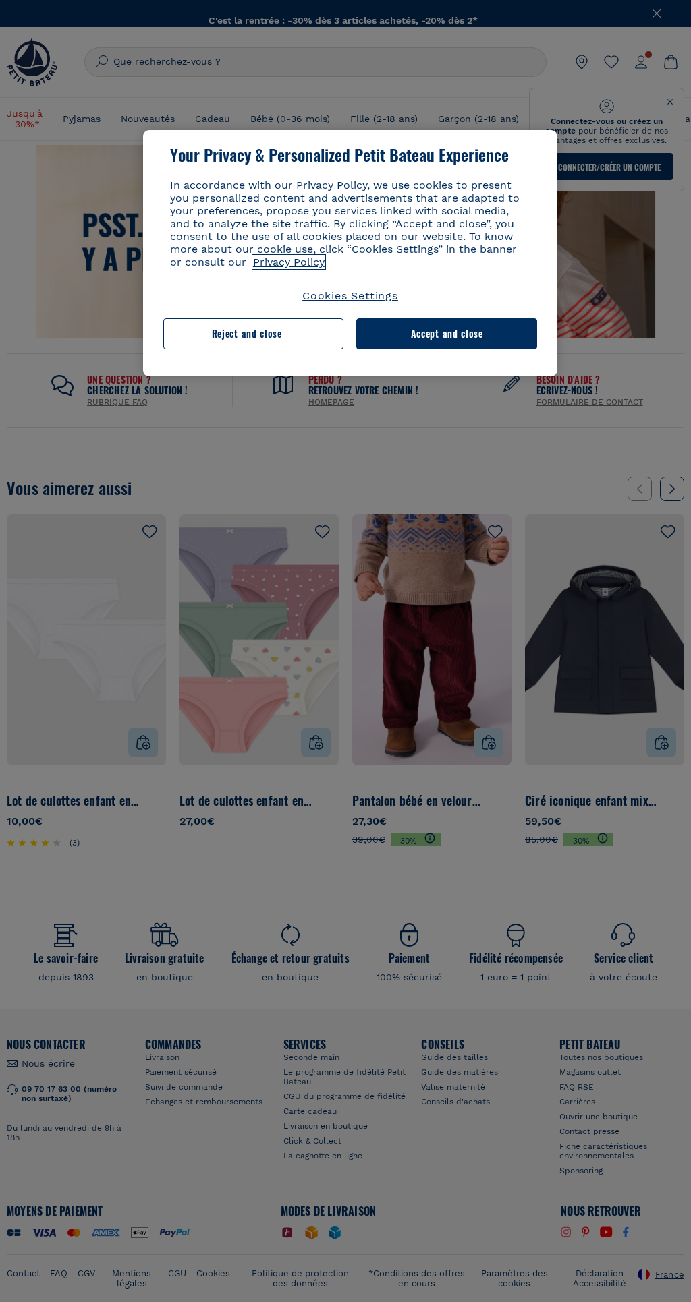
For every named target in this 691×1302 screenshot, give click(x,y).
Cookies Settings (350, 295)
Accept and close (447, 333)
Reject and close (247, 333)
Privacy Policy (289, 262)
